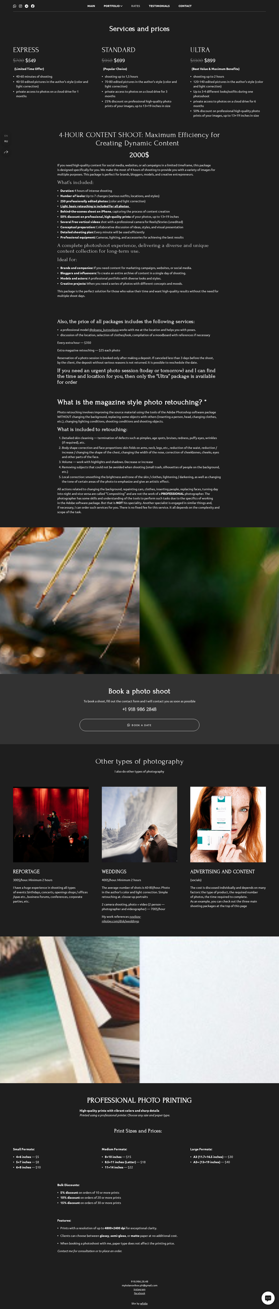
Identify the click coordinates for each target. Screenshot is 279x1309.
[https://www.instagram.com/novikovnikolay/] (20, 6)
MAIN (91, 6)
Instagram (139, 1289)
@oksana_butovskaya (104, 330)
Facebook (139, 1293)
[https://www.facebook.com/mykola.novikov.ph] (32, 6)
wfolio (144, 1303)
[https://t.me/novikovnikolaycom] (26, 6)
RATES (135, 6)
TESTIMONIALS (159, 6)
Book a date (141, 725)
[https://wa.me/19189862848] (14, 6)
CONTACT (185, 6)
